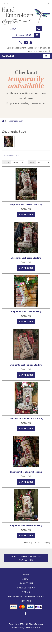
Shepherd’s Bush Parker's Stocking (26, 365)
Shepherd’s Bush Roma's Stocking (26, 472)
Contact (26, 601)
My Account (26, 583)
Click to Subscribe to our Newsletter (26, 558)
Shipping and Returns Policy (26, 596)
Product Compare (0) (12, 156)
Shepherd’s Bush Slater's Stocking (26, 525)
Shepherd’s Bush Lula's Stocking (26, 311)
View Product (26, 214)
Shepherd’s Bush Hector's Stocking (26, 204)
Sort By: (6, 162)
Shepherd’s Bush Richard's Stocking (26, 418)
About (26, 578)
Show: (32, 162)
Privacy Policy (26, 587)
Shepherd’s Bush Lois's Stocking (26, 258)
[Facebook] (26, 614)
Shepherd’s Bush (16, 121)
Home (26, 574)
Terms (26, 592)
